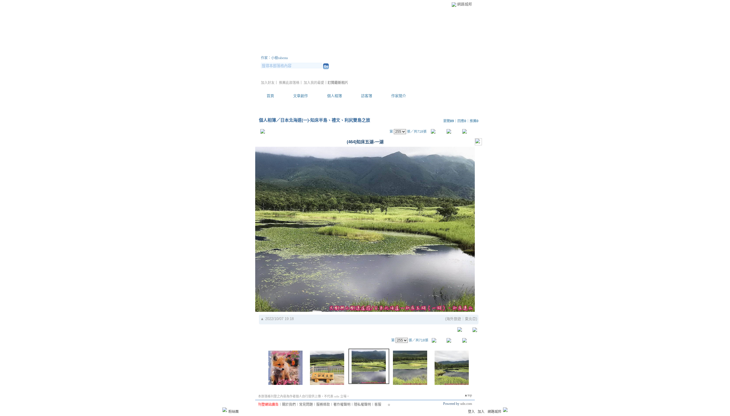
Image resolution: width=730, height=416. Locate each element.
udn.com (466, 404)
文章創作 (300, 96)
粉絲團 (233, 412)
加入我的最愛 (314, 83)
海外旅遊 (453, 319)
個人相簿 (334, 96)
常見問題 (306, 405)
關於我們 (289, 405)
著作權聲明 (341, 405)
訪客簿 (366, 96)
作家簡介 (398, 96)
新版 (350, 51)
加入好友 (268, 83)
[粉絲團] (224, 409)
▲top (468, 395)
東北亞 (470, 319)
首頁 (270, 96)
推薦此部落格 (289, 83)
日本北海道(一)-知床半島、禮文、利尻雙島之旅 (325, 120)
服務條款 (323, 405)
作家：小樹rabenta (274, 58)
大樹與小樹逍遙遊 (295, 51)
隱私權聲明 (362, 405)
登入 (471, 412)
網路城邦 (464, 4)
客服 (377, 405)
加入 (481, 412)
